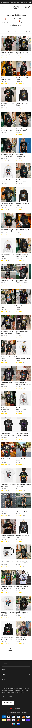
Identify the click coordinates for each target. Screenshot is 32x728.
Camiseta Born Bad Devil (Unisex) (22, 460)
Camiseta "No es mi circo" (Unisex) (8, 306)
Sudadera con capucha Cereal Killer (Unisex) (7, 332)
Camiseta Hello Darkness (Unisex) (7, 460)
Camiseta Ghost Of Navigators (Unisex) (21, 155)
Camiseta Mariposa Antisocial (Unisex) (6, 511)
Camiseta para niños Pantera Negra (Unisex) (8, 485)
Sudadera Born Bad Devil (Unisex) (23, 78)
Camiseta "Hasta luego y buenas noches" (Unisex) (7, 53)
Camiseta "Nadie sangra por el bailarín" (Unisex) (8, 78)
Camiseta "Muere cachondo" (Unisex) (21, 638)
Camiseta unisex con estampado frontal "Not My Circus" (23, 383)
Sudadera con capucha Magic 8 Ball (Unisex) (7, 130)
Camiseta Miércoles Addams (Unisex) (8, 383)
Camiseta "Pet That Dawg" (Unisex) (8, 281)
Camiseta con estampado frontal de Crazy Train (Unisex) (22, 434)
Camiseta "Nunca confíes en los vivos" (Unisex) (8, 409)
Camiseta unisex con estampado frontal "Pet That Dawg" (8, 434)
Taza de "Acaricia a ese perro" (7, 562)
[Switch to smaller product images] (29, 32)
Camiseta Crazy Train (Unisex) (21, 306)
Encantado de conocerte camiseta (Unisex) (7, 536)
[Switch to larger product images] (26, 32)
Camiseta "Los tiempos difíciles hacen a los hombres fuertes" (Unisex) (23, 53)
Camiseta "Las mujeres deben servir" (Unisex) (22, 562)
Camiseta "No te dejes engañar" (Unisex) (22, 587)
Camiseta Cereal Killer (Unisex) (22, 332)
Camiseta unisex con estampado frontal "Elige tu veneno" (23, 357)
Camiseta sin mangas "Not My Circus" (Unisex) (7, 587)
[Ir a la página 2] (21, 649)
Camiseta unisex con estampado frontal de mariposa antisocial (21, 511)
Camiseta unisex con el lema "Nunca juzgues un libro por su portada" (23, 230)
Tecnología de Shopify (21, 712)
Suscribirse (8, 703)
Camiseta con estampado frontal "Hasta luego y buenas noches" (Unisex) (22, 281)
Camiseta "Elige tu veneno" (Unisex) (8, 357)
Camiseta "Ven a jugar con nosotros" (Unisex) (23, 130)
